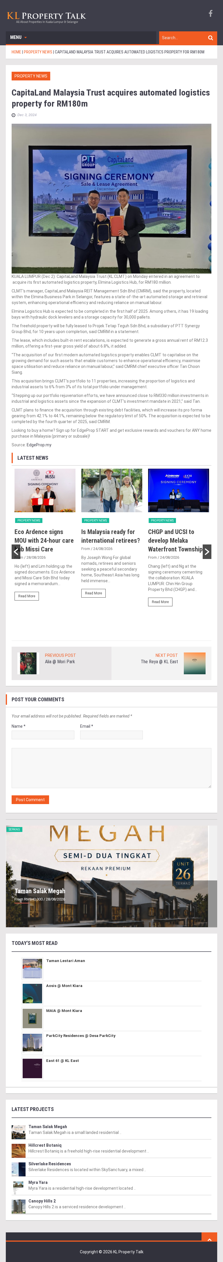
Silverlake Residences (49, 1164)
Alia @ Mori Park (60, 661)
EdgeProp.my (39, 445)
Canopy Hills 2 (42, 1201)
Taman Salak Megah (40, 891)
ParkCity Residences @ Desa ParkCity (81, 1035)
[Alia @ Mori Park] (28, 663)
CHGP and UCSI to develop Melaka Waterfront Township (175, 540)
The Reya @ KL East (159, 661)
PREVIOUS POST (60, 655)
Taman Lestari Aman (65, 961)
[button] (16, 551)
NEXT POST (167, 655)
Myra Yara (38, 1182)
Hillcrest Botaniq (45, 1145)
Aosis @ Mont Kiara (64, 986)
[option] (45, 537)
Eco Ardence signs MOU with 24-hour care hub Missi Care (44, 540)
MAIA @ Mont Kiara (64, 1010)
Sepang (14, 829)
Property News (31, 76)
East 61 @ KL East (62, 1060)
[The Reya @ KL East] (195, 663)
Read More (26, 596)
